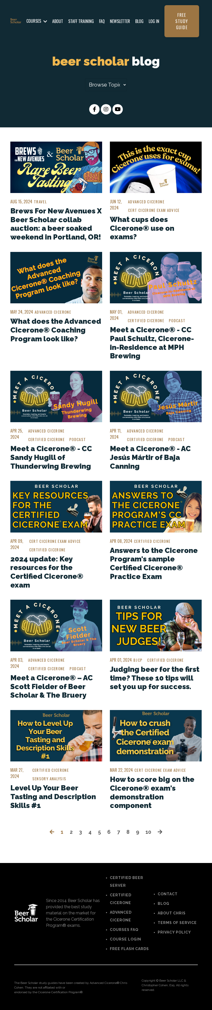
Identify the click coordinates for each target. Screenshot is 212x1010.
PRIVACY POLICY (174, 932)
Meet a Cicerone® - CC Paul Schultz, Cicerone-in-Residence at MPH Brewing (152, 343)
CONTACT (168, 894)
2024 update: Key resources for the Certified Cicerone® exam (46, 572)
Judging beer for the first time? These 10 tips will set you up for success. (154, 678)
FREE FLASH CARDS (129, 949)
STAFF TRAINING (81, 21)
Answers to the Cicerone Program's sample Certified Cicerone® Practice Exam (154, 563)
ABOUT (57, 21)
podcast (177, 320)
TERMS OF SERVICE (177, 923)
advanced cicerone (146, 201)
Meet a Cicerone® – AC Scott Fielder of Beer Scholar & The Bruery (51, 686)
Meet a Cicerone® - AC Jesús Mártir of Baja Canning (150, 457)
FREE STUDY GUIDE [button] (181, 21)
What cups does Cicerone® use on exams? (142, 228)
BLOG (139, 21)
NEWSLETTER (120, 21)
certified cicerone (146, 320)
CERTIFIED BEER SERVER (126, 882)
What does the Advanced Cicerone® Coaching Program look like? (55, 330)
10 (148, 832)
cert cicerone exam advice (154, 210)
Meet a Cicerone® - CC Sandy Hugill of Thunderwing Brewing (51, 457)
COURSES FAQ (124, 930)
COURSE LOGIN (125, 939)
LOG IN (154, 21)
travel (40, 201)
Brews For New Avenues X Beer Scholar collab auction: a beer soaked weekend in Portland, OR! (56, 224)
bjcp (137, 660)
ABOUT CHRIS (172, 913)
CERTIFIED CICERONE (120, 899)
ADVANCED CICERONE (121, 916)
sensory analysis (49, 778)
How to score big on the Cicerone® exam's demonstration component (152, 792)
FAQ (102, 21)
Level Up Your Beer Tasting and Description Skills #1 (53, 796)
